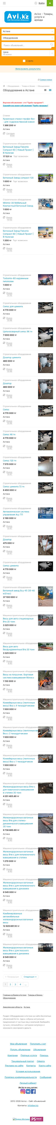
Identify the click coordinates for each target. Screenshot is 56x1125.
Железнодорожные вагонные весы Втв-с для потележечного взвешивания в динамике (19, 885)
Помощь (44, 1055)
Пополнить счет (38, 1043)
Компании (13, 1055)
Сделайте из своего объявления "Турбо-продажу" (25, 105)
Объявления (39, 1049)
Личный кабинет (28, 1083)
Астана (27, 1007)
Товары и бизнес (35, 995)
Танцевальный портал (22, 1061)
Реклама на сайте (14, 1065)
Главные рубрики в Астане (14, 995)
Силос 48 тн (9, 434)
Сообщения (45, 1077)
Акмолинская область (12, 1007)
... (26, 984)
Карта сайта (45, 1065)
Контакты (31, 1065)
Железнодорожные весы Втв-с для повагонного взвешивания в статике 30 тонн (19, 789)
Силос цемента (11, 565)
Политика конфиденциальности (21, 1077)
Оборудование (9, 998)
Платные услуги (29, 1055)
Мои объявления (18, 1043)
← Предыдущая (12, 977)
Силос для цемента (13, 306)
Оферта (41, 1061)
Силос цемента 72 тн (13, 486)
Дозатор (7, 383)
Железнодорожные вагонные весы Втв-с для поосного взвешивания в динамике (18, 950)
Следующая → (30, 977)
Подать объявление (20, 1049)
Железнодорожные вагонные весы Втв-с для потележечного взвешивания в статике (19, 854)
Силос (6, 409)
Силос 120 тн (9, 460)
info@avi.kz (33, 1105)
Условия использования (28, 1071)
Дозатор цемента (12, 357)
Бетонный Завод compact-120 (18, 177)
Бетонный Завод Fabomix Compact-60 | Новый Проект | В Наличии (18, 150)
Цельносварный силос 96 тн (17, 331)
